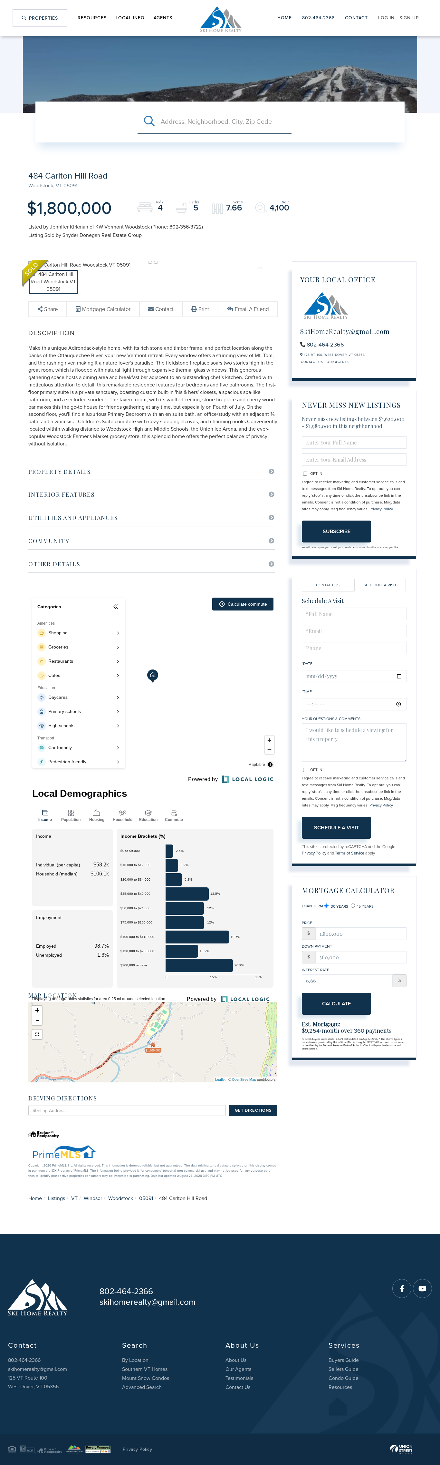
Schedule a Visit (380, 585)
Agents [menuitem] (163, 18)
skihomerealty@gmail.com (148, 1302)
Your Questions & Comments (331, 719)
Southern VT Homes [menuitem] (144, 1369)
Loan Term (312, 906)
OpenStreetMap (244, 1080)
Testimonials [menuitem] (239, 1378)
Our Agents (338, 362)
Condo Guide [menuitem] (344, 1378)
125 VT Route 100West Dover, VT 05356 (33, 1382)
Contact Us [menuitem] (237, 1387)
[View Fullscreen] (37, 1034)
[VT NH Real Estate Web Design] (401, 1449)
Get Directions (253, 1110)
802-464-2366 (318, 18)
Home (284, 18)
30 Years (339, 906)
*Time (307, 691)
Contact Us (312, 362)
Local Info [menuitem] (130, 18)
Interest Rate (315, 970)
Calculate (336, 1004)
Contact (356, 18)
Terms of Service (349, 853)
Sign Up (409, 18)
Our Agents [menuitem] (238, 1369)
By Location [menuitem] (135, 1360)
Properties (42, 18)
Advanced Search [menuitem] (142, 1387)
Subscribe (336, 531)
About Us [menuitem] (235, 1360)
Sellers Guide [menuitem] (344, 1369)
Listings (56, 1198)
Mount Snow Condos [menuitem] (145, 1378)
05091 (146, 1198)
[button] (149, 121)
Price (307, 923)
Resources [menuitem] (92, 18)
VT (74, 1198)
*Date (307, 663)
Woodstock (120, 1198)
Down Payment (317, 946)
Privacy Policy (381, 509)
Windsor (93, 1198)
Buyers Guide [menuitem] (344, 1360)
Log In (386, 18)
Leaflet (220, 1080)
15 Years (365, 906)
